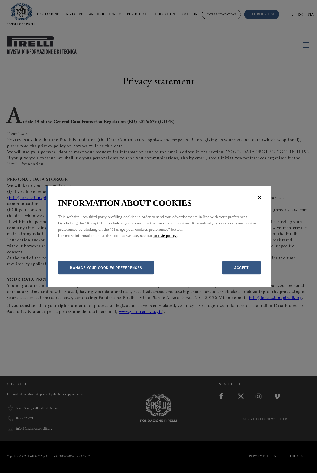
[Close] (259, 197)
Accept (241, 267)
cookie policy (165, 235)
